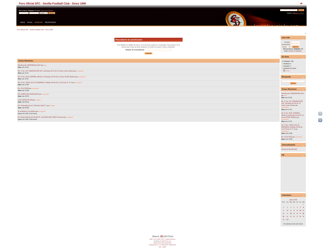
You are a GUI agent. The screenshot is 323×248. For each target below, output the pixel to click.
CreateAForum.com (165, 241)
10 (287, 210)
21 (300, 213)
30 (283, 219)
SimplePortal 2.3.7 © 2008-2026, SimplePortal (162, 244)
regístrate (50, 10)
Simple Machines (170, 239)
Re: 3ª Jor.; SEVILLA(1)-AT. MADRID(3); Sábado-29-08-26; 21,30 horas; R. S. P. (45, 82)
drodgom (52, 105)
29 (303, 216)
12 (294, 210)
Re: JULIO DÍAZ (23, 88)
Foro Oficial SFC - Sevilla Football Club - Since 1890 (52, 3)
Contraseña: (286, 44)
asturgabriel (79, 71)
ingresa (43, 10)
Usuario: (287, 42)
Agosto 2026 (293, 199)
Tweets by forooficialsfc (289, 149)
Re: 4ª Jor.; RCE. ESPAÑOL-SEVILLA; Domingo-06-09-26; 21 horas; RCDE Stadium (46, 77)
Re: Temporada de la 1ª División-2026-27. (32, 105)
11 (290, 210)
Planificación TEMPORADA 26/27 (29, 65)
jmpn (45, 65)
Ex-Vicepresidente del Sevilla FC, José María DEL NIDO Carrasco (40, 117)
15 (303, 210)
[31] (287, 219)
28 (300, 216)
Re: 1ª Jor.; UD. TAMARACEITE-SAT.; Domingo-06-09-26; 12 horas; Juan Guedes (45, 71)
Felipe (287, 71)
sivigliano (38, 100)
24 (287, 216)
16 (283, 213)
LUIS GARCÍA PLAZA (25, 100)
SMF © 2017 (161, 239)
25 (291, 216)
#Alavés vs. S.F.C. (298, 13)
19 (294, 213)
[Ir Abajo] (320, 120)
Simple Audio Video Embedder (162, 243)
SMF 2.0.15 (153, 239)
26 (294, 216)
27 (297, 216)
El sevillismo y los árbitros (27, 111)
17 (287, 213)
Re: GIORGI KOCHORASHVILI (28, 94)
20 (297, 213)
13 (297, 210)
